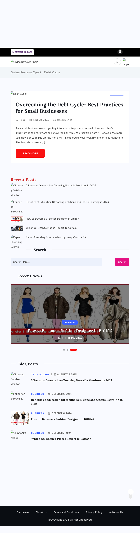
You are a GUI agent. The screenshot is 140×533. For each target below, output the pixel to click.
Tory (22, 119)
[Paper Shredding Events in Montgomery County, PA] (17, 241)
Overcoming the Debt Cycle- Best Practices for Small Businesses (69, 107)
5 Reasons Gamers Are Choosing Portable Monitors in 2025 (61, 185)
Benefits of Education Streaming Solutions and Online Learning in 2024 (67, 202)
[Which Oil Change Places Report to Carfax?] (17, 228)
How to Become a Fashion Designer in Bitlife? (52, 218)
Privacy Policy (94, 512)
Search (122, 262)
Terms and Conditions (66, 512)
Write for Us (116, 512)
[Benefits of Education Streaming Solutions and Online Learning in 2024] (17, 206)
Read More (30, 153)
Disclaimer (23, 512)
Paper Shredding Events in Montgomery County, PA (56, 237)
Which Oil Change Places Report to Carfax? (51, 228)
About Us (41, 512)
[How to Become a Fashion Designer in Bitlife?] (17, 219)
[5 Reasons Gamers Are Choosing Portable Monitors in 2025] (17, 189)
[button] (66, 350)
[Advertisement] (70, 24)
